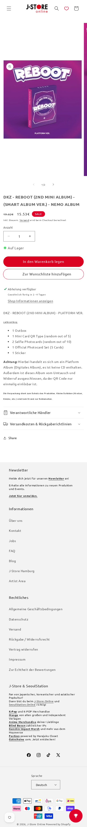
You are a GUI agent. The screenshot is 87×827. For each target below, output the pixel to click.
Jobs (12, 541)
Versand (24, 220)
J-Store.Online (44, 701)
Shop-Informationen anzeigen (30, 301)
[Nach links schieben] (34, 184)
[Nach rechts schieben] (53, 184)
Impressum (17, 659)
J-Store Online (36, 824)
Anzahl (8, 227)
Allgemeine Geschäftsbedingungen (36, 609)
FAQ (12, 551)
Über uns (16, 520)
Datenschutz (19, 619)
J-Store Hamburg (22, 571)
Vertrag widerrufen (23, 649)
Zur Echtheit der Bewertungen (32, 669)
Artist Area (17, 581)
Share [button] (12, 438)
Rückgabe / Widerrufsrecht (29, 639)
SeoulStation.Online (22, 704)
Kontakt (15, 530)
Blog (12, 561)
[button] (9, 8)
